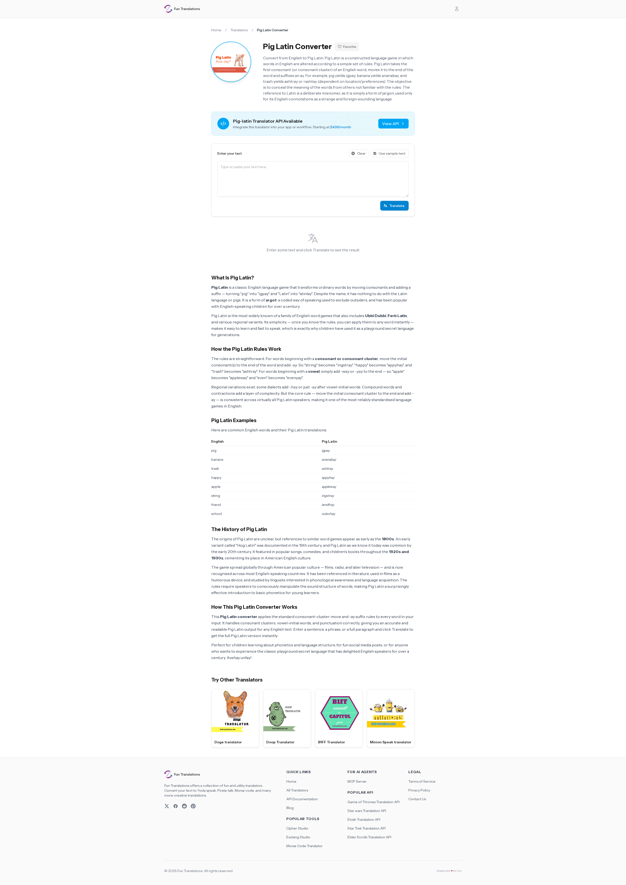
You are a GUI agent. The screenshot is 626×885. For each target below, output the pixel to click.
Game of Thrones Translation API (373, 802)
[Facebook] (175, 806)
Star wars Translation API (366, 811)
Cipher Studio (297, 828)
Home (216, 30)
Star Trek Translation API (366, 828)
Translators (239, 30)
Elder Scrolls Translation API (369, 837)
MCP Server (357, 781)
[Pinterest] (193, 806)
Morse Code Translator (304, 846)
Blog (290, 808)
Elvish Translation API (363, 819)
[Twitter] (166, 806)
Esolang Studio (298, 837)
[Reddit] (184, 806)
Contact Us (417, 799)
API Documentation (302, 799)
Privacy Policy (419, 790)
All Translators (297, 790)
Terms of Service (422, 781)
